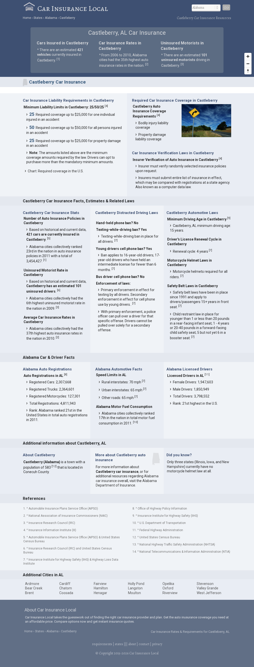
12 (54, 466)
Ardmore (32, 584)
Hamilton (101, 588)
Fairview (100, 584)
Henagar (100, 593)
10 (135, 422)
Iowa (210, 462)
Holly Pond (136, 584)
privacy (157, 644)
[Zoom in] (248, 56)
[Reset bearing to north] (248, 70)
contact (144, 644)
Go (226, 7)
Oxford (167, 588)
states (119, 644)
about (132, 644)
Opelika (168, 584)
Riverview (170, 593)
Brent (29, 593)
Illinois (200, 462)
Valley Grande (207, 588)
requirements (102, 644)
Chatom (65, 588)
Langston (135, 588)
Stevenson (205, 584)
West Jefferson (209, 593)
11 (207, 374)
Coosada (66, 593)
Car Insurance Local (72, 8)
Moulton (134, 593)
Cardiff (64, 584)
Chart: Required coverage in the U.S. (56, 171)
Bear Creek (33, 588)
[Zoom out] (248, 63)
